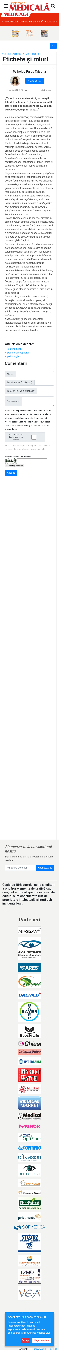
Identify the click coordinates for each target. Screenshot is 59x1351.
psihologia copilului (18, 352)
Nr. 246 (26, 54)
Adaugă (11, 472)
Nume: (10, 374)
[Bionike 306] (30, 33)
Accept (25, 1340)
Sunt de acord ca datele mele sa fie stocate (16, 437)
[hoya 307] (44, 33)
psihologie (13, 356)
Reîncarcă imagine (14, 466)
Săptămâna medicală (11, 54)
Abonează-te (45, 867)
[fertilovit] (15, 33)
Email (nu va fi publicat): (20, 382)
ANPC (53, 1349)
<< (53, 45)
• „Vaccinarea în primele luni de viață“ (22, 21)
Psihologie (36, 54)
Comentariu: (13, 401)
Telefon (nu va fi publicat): (21, 390)
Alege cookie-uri (42, 1340)
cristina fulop (14, 348)
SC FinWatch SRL (38, 1349)
